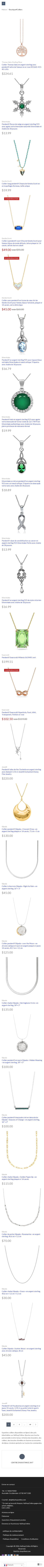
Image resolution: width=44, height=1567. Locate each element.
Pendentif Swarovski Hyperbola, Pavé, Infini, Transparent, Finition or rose (19, 713)
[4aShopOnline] (3, 3)
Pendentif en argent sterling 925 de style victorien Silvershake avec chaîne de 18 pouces (21, 601)
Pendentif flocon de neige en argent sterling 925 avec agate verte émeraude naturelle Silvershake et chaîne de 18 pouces (22, 126)
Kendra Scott (7, 181)
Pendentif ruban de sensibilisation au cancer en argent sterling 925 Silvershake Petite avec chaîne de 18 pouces (21, 543)
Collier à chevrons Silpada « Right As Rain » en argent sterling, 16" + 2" (19, 887)
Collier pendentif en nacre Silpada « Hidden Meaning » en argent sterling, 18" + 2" (22, 1061)
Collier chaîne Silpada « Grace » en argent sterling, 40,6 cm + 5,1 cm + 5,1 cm (21, 1292)
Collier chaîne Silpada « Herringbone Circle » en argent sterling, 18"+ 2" (20, 1004)
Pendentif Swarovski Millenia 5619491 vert (19, 657)
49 (30, 1424)
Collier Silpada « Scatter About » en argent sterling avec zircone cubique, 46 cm (21, 1349)
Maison (4, 10)
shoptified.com (25, 1551)
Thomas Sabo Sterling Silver (12, 62)
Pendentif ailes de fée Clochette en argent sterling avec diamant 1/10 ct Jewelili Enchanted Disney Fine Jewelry (21, 771)
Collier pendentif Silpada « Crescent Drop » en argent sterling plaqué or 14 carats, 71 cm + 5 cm (20, 830)
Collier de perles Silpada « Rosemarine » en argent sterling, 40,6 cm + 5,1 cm (21, 1235)
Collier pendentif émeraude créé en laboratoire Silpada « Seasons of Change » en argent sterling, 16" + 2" (21, 1119)
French (10, 1565)
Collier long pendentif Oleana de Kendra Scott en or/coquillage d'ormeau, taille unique (21, 185)
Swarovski (5, 655)
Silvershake (6, 122)
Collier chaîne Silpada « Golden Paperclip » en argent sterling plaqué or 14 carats (19, 1178)
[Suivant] (35, 1424)
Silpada (4, 827)
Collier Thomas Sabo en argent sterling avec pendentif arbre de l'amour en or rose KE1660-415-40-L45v (22, 67)
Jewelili (4, 767)
